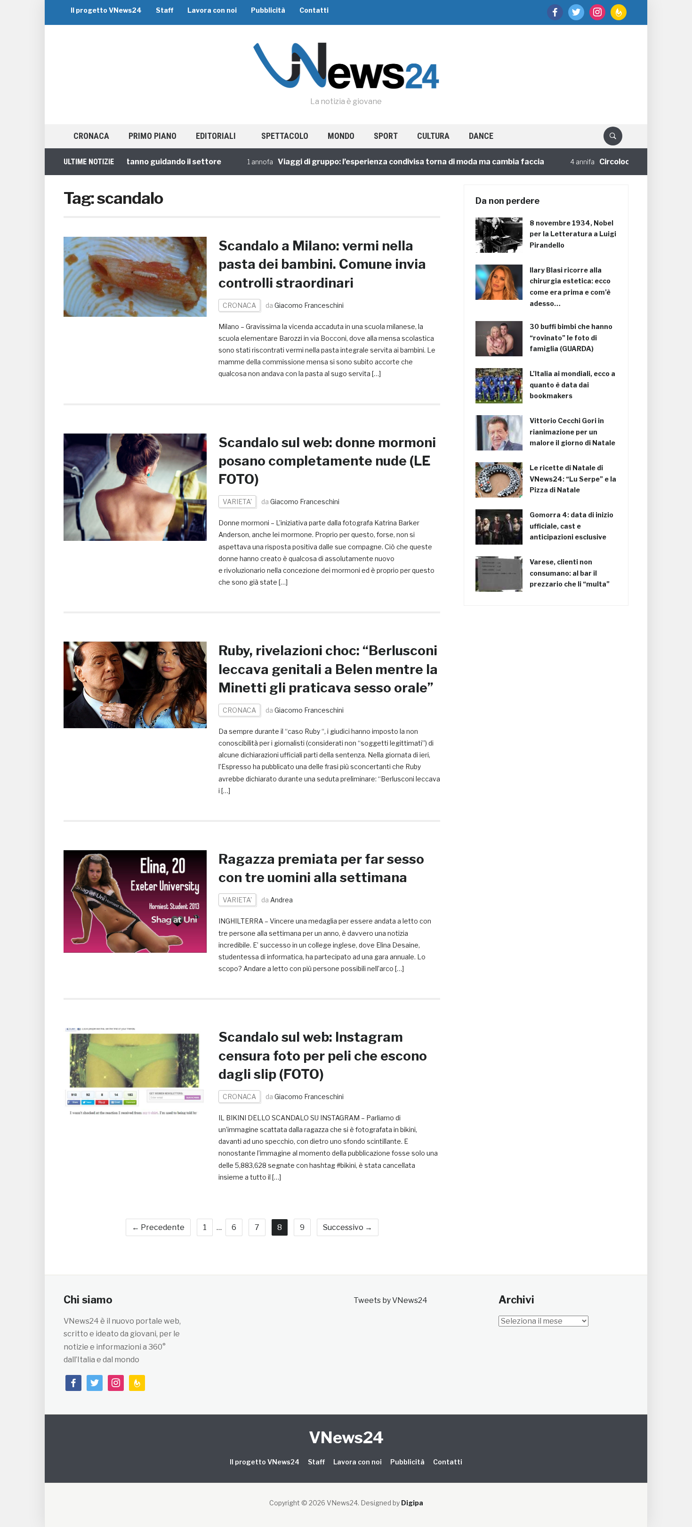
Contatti (314, 10)
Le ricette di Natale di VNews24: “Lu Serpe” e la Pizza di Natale (573, 479)
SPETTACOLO (284, 136)
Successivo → (347, 1227)
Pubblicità (268, 10)
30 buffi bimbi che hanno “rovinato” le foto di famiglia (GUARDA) (571, 337)
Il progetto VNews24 (106, 10)
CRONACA (91, 136)
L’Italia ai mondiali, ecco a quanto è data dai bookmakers (572, 385)
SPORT (386, 136)
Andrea (281, 900)
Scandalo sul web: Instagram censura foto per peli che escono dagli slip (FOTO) (322, 1055)
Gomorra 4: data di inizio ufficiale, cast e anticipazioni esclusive (571, 526)
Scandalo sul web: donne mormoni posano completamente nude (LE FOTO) (327, 460)
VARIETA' (237, 502)
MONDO (341, 136)
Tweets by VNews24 (390, 1300)
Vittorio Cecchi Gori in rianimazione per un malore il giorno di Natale (572, 432)
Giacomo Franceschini (309, 305)
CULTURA (433, 136)
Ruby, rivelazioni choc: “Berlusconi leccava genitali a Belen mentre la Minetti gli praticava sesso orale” (328, 669)
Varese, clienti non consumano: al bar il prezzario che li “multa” (570, 573)
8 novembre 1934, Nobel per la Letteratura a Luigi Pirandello (573, 234)
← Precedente (158, 1227)
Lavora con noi (212, 10)
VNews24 (346, 1437)
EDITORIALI (216, 136)
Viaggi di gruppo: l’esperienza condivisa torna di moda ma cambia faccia (373, 161)
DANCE (481, 136)
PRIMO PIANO (153, 136)
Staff (164, 10)
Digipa (412, 1503)
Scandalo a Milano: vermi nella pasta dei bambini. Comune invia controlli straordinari (322, 264)
